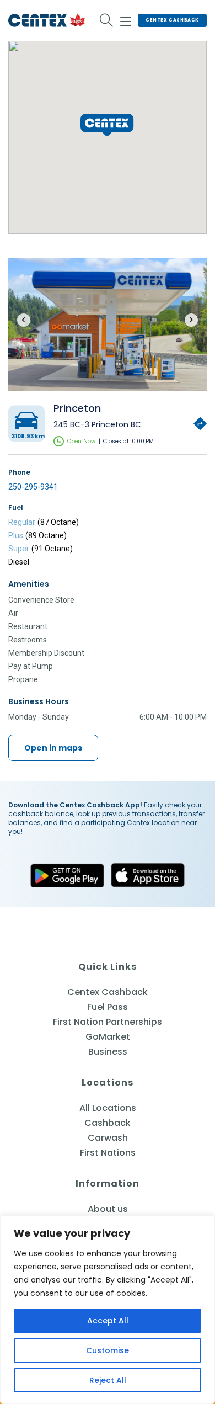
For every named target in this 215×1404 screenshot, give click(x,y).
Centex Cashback (172, 20)
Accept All (107, 1320)
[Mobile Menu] (125, 19)
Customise (107, 1350)
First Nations (108, 1152)
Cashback (107, 1122)
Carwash (108, 1137)
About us (108, 1209)
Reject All (107, 1380)
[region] (107, 1309)
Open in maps (53, 747)
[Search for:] (107, 20)
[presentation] (23, 320)
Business (107, 1051)
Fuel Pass (107, 1007)
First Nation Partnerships (107, 1021)
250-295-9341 (33, 486)
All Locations (107, 1108)
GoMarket (107, 1036)
